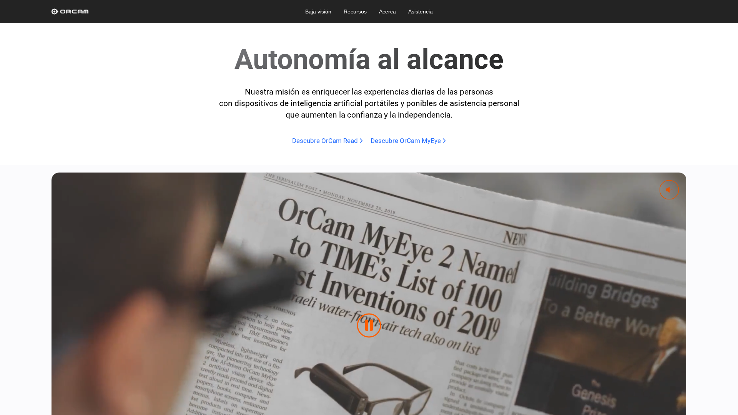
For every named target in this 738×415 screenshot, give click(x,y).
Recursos (355, 11)
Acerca (387, 11)
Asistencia (420, 11)
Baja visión (318, 11)
